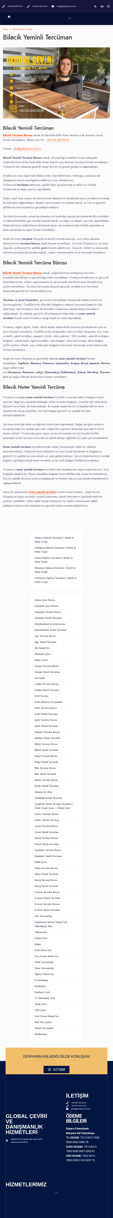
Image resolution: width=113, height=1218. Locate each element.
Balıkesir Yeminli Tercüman (47, 738)
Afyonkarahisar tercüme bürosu (50, 624)
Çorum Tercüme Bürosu (46, 826)
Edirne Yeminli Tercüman (46, 874)
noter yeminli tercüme (42, 492)
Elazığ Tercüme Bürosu (46, 880)
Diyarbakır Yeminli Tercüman (48, 856)
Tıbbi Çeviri (40, 1010)
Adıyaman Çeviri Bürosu (46, 606)
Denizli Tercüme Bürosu (46, 838)
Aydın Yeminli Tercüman (46, 726)
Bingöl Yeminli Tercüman (46, 762)
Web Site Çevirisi (43, 1022)
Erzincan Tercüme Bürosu (47, 892)
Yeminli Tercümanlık (44, 1028)
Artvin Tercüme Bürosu (46, 708)
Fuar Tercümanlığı (43, 916)
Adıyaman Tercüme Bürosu (48, 612)
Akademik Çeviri (42, 654)
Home (5, 29)
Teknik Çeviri (41, 1004)
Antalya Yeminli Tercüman (47, 690)
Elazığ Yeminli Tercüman (46, 886)
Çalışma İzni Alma (43, 792)
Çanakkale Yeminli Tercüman (48, 798)
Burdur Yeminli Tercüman (47, 786)
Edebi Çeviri (41, 862)
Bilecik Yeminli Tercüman (46, 750)
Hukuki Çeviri (41, 938)
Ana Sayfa (40, 678)
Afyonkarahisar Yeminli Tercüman (51, 630)
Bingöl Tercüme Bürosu (46, 756)
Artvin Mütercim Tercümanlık (48, 702)
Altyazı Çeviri (41, 660)
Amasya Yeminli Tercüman (47, 672)
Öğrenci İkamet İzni (44, 974)
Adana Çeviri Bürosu (45, 600)
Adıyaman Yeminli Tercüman (48, 618)
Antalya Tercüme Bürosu (47, 684)
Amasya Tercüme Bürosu (47, 666)
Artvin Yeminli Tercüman (46, 714)
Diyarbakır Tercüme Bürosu (48, 850)
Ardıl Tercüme (42, 696)
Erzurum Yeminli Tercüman (47, 910)
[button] (69, 18)
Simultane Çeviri (42, 992)
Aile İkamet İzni (42, 648)
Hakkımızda (40, 932)
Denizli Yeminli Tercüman (47, 844)
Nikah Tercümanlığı (44, 962)
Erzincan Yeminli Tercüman (47, 898)
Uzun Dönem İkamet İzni (47, 1016)
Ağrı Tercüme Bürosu (45, 636)
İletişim (38, 944)
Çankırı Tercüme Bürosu (47, 814)
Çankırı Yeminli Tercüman (47, 820)
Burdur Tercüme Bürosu (46, 780)
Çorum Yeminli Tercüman (46, 832)
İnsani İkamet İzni (43, 950)
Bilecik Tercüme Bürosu (46, 744)
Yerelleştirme (41, 1034)
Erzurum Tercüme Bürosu (47, 904)
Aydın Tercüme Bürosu (46, 720)
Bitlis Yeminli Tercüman (45, 774)
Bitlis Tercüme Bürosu (45, 768)
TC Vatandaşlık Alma (45, 998)
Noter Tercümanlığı (44, 968)
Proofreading (41, 980)
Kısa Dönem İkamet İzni (46, 956)
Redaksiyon (40, 986)
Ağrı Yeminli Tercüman (45, 642)
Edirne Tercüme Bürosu (46, 868)
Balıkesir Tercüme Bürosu (47, 732)
